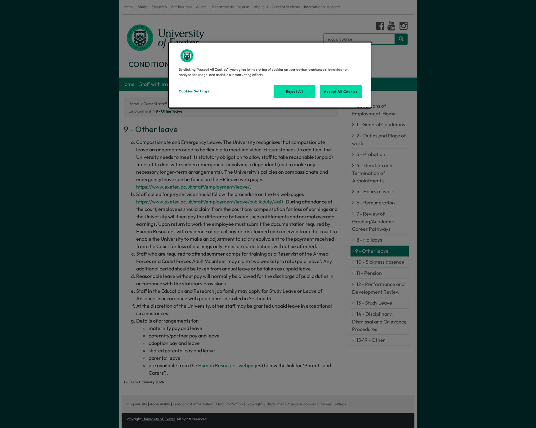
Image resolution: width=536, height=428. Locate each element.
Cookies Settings (194, 91)
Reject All (294, 91)
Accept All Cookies (340, 91)
